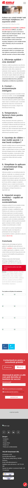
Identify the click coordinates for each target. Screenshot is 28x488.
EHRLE (12, 274)
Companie (5, 439)
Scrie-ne (20, 367)
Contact (5, 441)
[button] (14, 268)
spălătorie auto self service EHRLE (10, 277)
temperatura (12, 283)
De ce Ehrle (16, 24)
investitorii (9, 248)
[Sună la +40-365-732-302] (25, 485)
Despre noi (6, 445)
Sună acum (8, 367)
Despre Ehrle (6, 443)
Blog (13, 24)
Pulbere (20, 275)
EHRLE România (6, 275)
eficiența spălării (6, 274)
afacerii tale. (9, 235)
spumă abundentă (6, 281)
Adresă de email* (6, 382)
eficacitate (21, 272)
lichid (12, 275)
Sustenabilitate (5, 283)
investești (13, 27)
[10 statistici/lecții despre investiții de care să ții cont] (8, 311)
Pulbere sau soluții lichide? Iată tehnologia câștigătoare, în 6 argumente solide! (14, 20)
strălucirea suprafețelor (16, 281)
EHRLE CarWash (18, 274)
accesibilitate (10, 272)
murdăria (16, 275)
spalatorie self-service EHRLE (15, 279)
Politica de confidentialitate (10, 447)
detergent (16, 272)
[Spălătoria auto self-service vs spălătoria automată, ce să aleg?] (20, 334)
